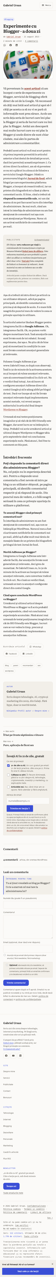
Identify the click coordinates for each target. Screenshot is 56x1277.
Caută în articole (10, 1152)
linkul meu (8, 1042)
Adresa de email (14, 795)
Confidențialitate (36, 1206)
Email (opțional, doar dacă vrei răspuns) (21, 942)
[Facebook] (6, 1056)
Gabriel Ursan (12, 5)
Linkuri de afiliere (40, 1212)
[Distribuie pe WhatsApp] (5, 45)
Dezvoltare (8, 1132)
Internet (7, 1119)
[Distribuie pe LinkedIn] (17, 45)
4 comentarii (31, 41)
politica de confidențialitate (28, 999)
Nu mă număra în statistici (17, 1229)
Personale (8, 1139)
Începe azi (11, 1186)
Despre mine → (42, 711)
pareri (15, 665)
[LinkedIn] (20, 1056)
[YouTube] (13, 1056)
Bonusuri (7, 1097)
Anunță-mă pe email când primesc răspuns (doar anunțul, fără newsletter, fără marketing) (26, 956)
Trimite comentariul (16, 982)
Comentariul (9, 912)
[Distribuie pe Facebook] (11, 45)
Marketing (8, 1145)
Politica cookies (12, 1209)
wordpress (9, 671)
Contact (6, 1091)
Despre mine (9, 1071)
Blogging (8, 19)
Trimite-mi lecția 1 (20, 808)
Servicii (6, 1078)
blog (7, 665)
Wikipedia (11, 711)
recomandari (28, 665)
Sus (50, 1218)
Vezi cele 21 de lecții (28, 1271)
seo (39, 665)
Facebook (13, 653)
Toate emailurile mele (13, 1193)
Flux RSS (7, 1158)
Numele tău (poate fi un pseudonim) (20, 898)
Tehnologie (8, 1113)
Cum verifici (21, 1225)
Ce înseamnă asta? (41, 239)
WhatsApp (37, 646)
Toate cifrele (31, 1236)
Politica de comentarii (15, 1212)
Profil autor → (25, 711)
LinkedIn (29, 653)
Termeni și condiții (34, 1209)
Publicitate (8, 1084)
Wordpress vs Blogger (15, 409)
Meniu (48, 5)
